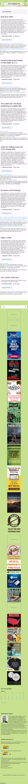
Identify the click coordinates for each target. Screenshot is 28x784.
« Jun (2, 702)
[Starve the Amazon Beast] (14, 552)
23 (23, 697)
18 (5, 697)
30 (23, 698)
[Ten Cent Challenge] (14, 678)
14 (16, 696)
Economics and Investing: (11, 190)
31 (1, 700)
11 (5, 696)
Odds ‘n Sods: (6, 238)
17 (1, 697)
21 (16, 697)
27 (12, 698)
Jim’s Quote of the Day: (10, 277)
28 (16, 698)
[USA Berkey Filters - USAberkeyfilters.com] (14, 595)
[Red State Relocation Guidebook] (14, 621)
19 (8, 697)
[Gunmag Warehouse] (14, 370)
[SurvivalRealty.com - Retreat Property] (14, 567)
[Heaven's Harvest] (14, 391)
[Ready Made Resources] (14, 412)
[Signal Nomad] (14, 502)
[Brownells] (14, 479)
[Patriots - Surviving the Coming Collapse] (14, 433)
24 (1, 698)
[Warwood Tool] (14, 635)
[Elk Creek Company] (14, 523)
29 (20, 698)
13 (12, 696)
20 (12, 697)
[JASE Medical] (14, 649)
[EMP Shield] (14, 581)
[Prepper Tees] (14, 664)
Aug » (5, 702)
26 (8, 698)
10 (1, 696)
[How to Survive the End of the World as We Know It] (14, 455)
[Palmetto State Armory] (14, 345)
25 (5, 698)
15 (20, 696)
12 (8, 696)
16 (23, 696)
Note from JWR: (7, 17)
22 (20, 697)
